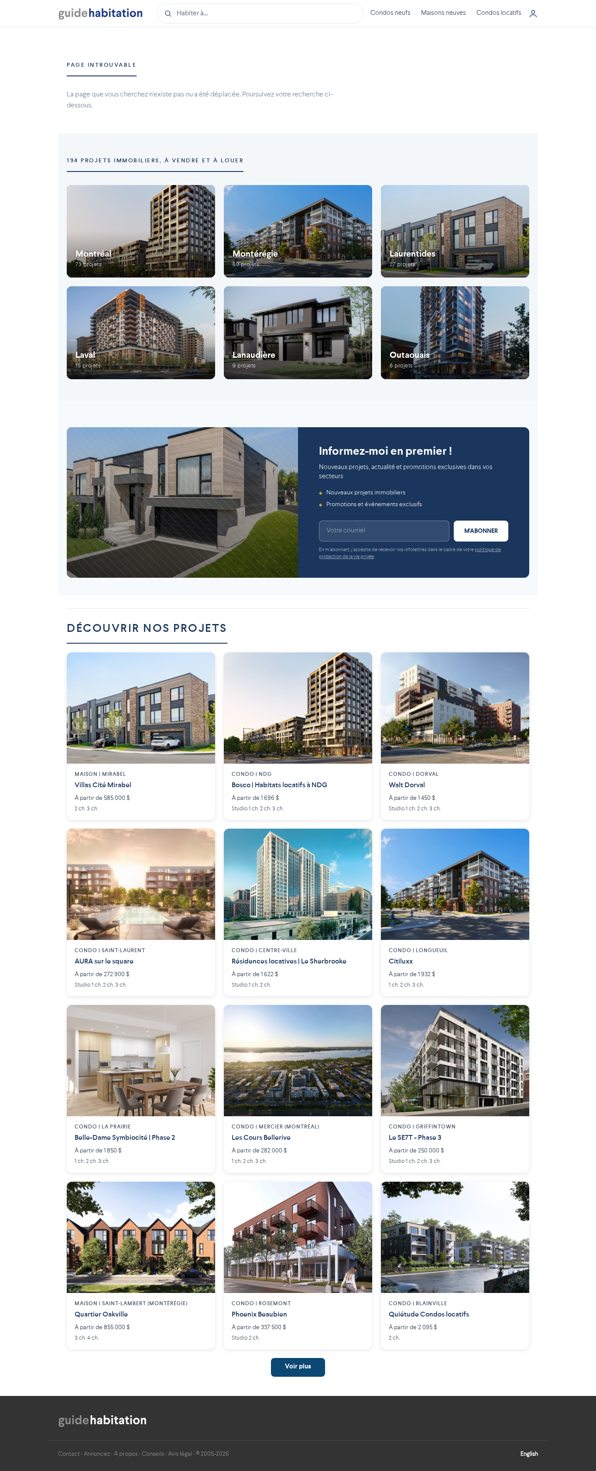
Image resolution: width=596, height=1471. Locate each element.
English (529, 1454)
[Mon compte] (533, 13)
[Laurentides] (455, 231)
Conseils (153, 1454)
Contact (69, 1454)
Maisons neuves (443, 13)
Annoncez (97, 1454)
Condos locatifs (498, 13)
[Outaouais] (455, 332)
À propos (126, 1454)
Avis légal (180, 1454)
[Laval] (141, 332)
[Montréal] (141, 231)
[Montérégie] (298, 231)
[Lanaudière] (298, 332)
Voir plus (298, 1367)
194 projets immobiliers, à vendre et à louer (155, 161)
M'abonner (481, 531)
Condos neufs (390, 13)
